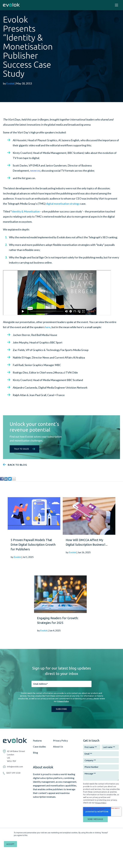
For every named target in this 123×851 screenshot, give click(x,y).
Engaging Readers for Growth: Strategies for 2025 (57, 620)
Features (37, 740)
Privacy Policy (63, 701)
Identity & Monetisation (26, 211)
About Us (58, 746)
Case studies (39, 746)
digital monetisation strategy (63, 203)
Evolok (10, 83)
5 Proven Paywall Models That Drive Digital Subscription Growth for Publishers (33, 544)
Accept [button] (10, 844)
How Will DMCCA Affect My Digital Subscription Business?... (87, 542)
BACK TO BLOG (17, 464)
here (48, 327)
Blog (35, 752)
